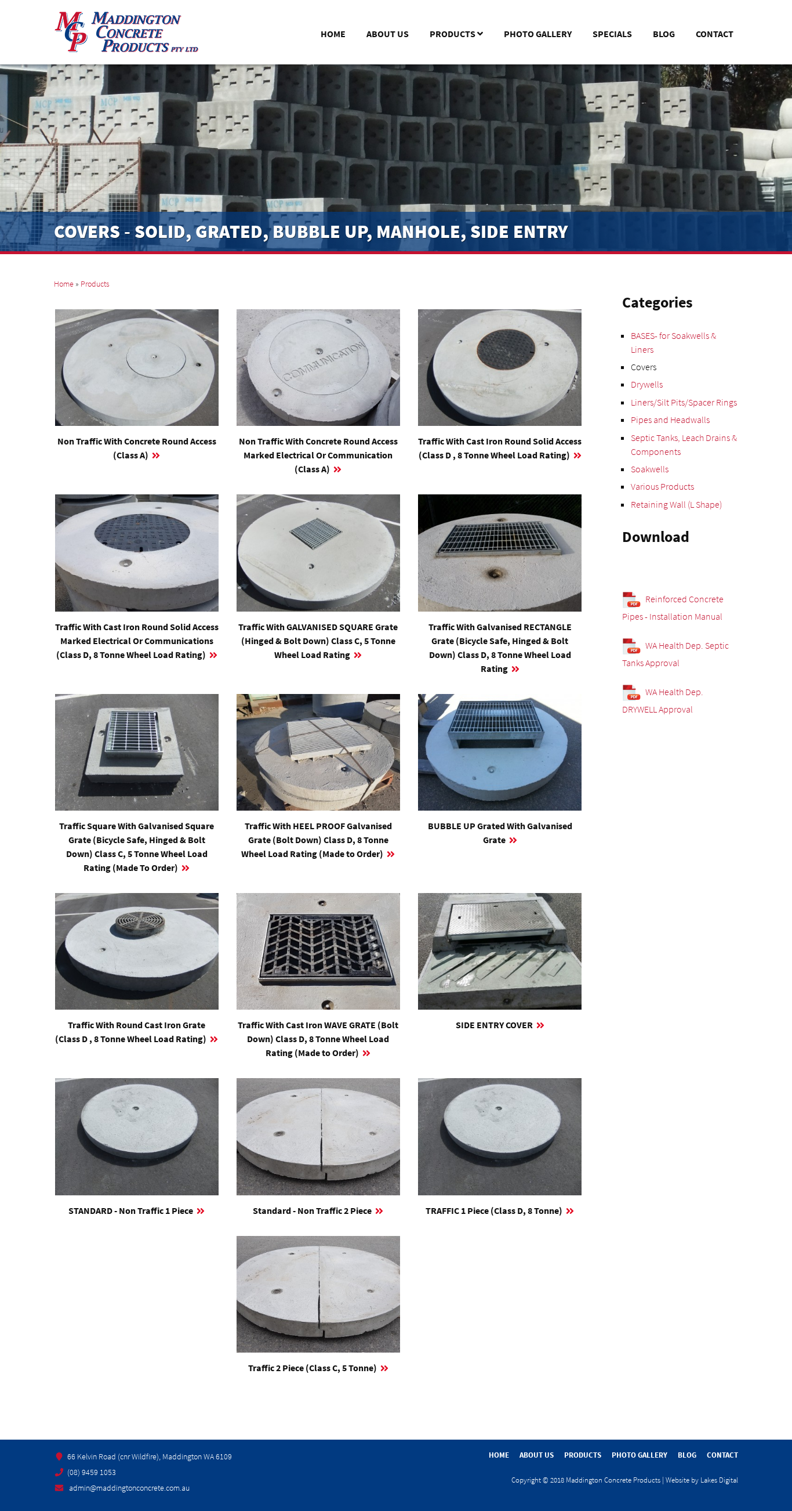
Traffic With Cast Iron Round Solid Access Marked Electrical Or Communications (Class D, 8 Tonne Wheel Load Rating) (137, 640)
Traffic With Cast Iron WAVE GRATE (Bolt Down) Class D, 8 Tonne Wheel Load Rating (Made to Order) (318, 1038)
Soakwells (650, 469)
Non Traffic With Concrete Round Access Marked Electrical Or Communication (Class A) (318, 455)
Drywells (647, 384)
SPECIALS (612, 33)
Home (333, 33)
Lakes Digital (719, 1480)
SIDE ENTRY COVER (494, 1025)
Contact (714, 33)
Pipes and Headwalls (670, 419)
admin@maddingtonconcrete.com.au (129, 1488)
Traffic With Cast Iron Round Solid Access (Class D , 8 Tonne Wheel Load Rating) (500, 448)
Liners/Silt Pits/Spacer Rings (684, 402)
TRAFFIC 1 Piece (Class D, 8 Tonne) (494, 1210)
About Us (387, 33)
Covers (643, 367)
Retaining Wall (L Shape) (676, 504)
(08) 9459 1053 (91, 1472)
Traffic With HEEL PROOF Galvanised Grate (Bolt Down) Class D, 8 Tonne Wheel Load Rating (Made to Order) (316, 839)
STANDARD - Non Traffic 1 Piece (130, 1210)
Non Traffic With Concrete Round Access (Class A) (136, 448)
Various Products (662, 486)
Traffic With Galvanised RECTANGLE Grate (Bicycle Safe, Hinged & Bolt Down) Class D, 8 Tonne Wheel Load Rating (500, 647)
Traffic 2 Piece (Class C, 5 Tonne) (312, 1367)
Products (450, 35)
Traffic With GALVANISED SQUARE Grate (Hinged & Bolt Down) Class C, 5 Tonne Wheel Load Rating (318, 640)
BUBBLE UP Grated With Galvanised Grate (500, 832)
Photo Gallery (538, 33)
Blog (664, 33)
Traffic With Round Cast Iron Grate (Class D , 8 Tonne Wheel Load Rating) (130, 1031)
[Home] (126, 32)
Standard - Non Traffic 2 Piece (312, 1210)
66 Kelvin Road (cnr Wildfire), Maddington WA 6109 (149, 1456)
